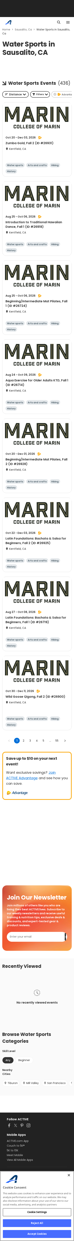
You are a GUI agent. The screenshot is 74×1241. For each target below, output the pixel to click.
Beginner (24, 1060)
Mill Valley (32, 1083)
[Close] (69, 1175)
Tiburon (13, 1083)
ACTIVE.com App (18, 1141)
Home (6, 29)
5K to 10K (12, 1150)
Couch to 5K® (16, 1146)
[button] (40, 94)
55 (56, 741)
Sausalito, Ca (23, 29)
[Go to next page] (65, 740)
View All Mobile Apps (20, 1160)
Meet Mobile (15, 1155)
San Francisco (56, 1083)
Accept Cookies (37, 1234)
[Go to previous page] (9, 740)
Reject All (37, 1223)
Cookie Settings (37, 1212)
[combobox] (15, 94)
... (50, 741)
